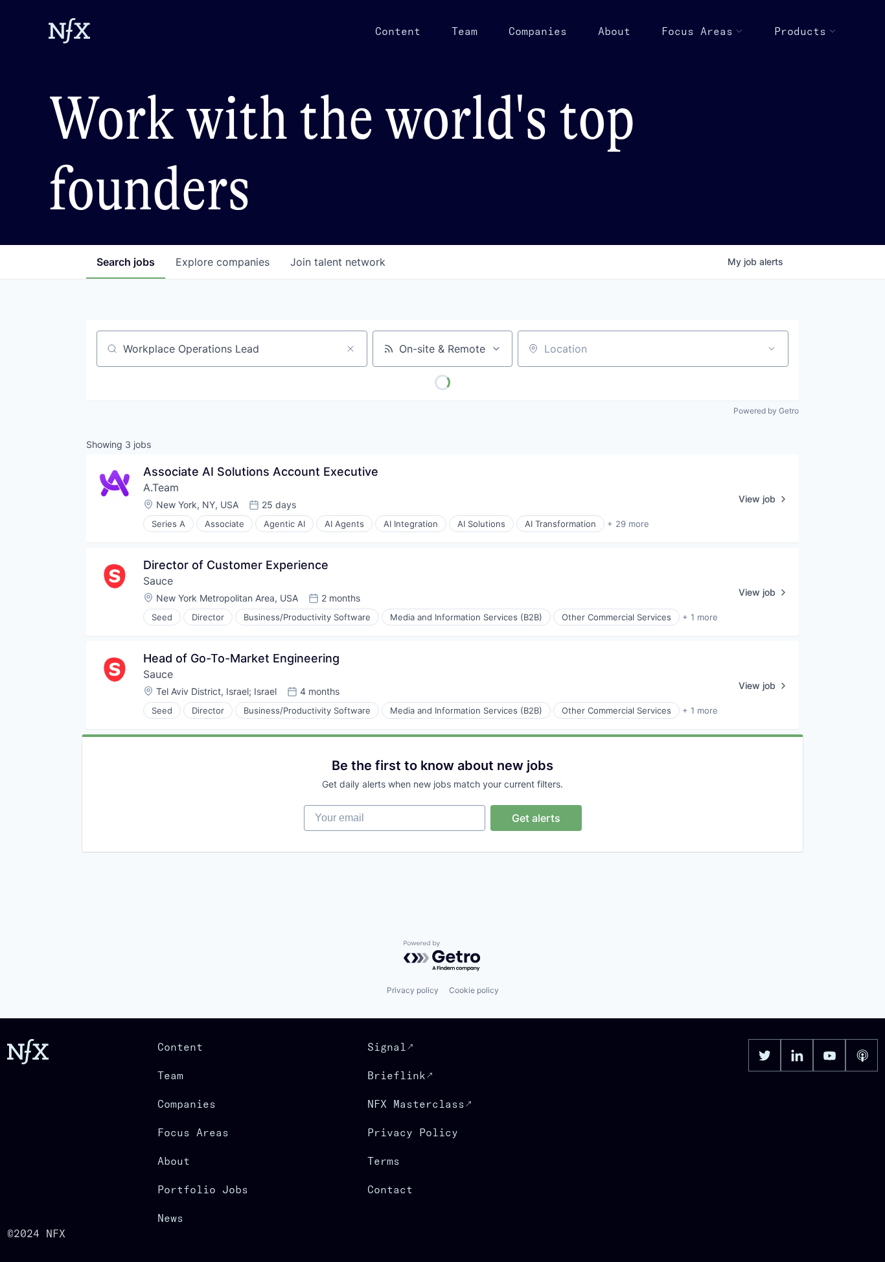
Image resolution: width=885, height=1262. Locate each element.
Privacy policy (413, 990)
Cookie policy (474, 990)
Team (464, 31)
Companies (538, 31)
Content (397, 31)
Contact (390, 1189)
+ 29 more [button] (628, 524)
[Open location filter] (771, 348)
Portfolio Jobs (202, 1189)
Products (800, 31)
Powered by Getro (766, 410)
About (614, 31)
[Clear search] (350, 348)
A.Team (161, 487)
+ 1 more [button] (700, 617)
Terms (383, 1160)
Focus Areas (697, 31)
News (170, 1217)
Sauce (158, 580)
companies (223, 261)
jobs (126, 261)
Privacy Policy (412, 1132)
